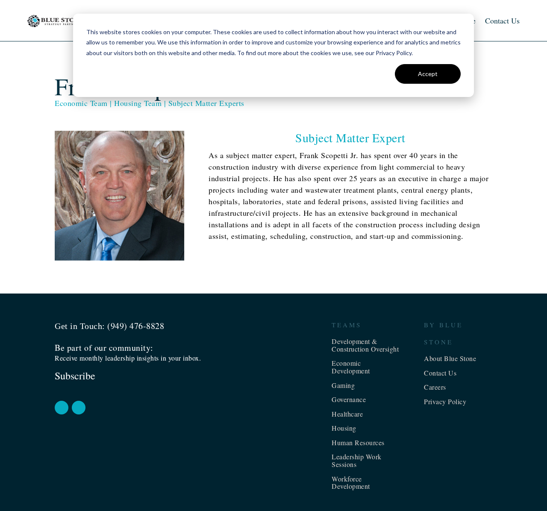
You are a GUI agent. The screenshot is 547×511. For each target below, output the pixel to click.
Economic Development (351, 366)
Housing (344, 427)
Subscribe (75, 375)
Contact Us (502, 20)
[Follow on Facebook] (61, 407)
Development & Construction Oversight (365, 345)
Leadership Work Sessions (357, 460)
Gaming (343, 385)
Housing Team (138, 103)
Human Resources (358, 442)
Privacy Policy (445, 401)
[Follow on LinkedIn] (78, 407)
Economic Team (81, 103)
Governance (349, 399)
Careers (435, 386)
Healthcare (347, 413)
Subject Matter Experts (206, 103)
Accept (428, 73)
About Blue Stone (450, 358)
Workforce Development (351, 482)
